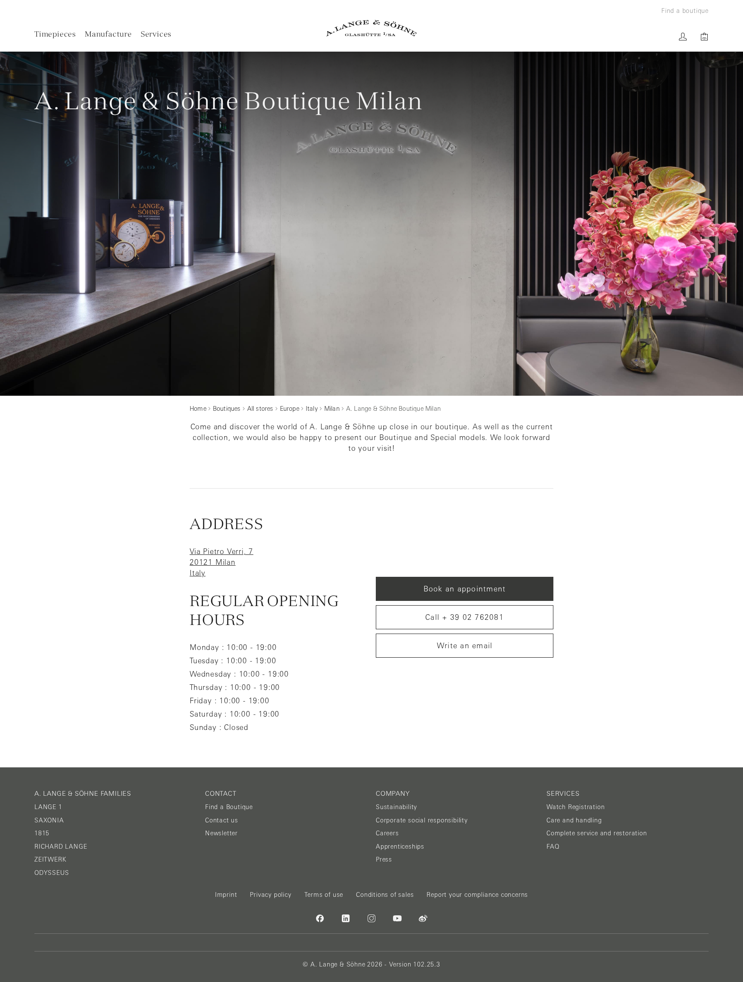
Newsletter (221, 833)
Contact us (221, 820)
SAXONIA (49, 820)
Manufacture (108, 33)
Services (156, 33)
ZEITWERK (50, 859)
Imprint (226, 894)
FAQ (553, 846)
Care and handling (574, 820)
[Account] (682, 36)
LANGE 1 (48, 806)
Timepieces (55, 33)
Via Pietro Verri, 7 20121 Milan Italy (221, 562)
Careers (387, 833)
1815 (41, 833)
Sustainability (396, 806)
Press (384, 859)
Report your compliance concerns (477, 894)
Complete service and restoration (597, 833)
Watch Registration (576, 806)
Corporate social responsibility (422, 820)
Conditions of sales (385, 894)
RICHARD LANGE (60, 846)
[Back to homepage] (371, 28)
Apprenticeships (400, 846)
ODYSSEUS (51, 872)
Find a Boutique (229, 806)
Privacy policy (270, 894)
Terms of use (324, 894)
